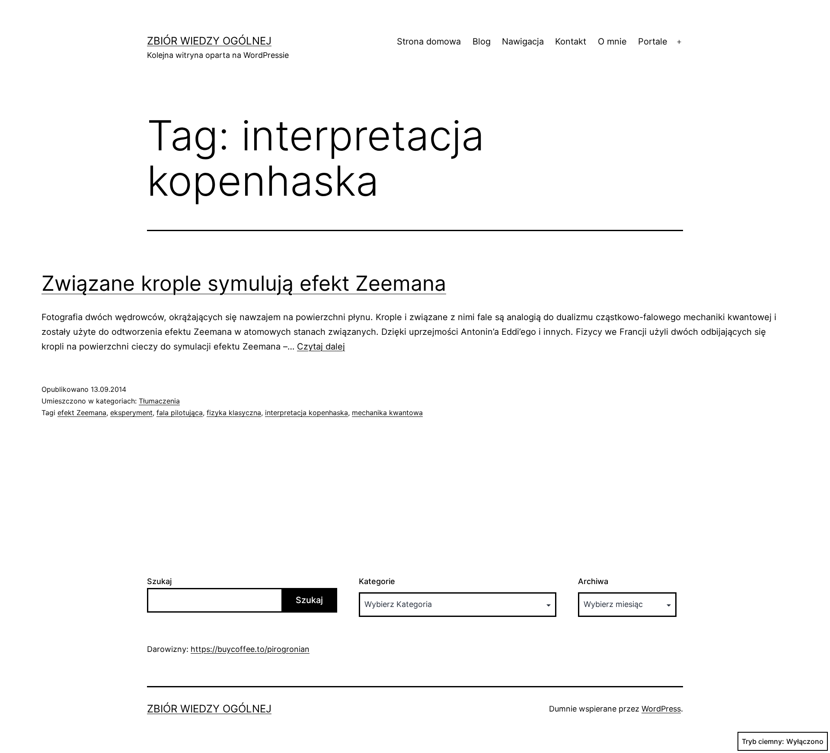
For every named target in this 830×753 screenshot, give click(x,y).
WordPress (661, 708)
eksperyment (131, 412)
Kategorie (377, 581)
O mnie (612, 41)
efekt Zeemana (81, 412)
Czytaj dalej (321, 346)
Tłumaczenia (159, 401)
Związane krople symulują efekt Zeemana (244, 283)
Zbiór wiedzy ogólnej (209, 41)
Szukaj (159, 581)
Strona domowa (429, 41)
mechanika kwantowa (387, 412)
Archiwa (593, 581)
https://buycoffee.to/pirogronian (250, 649)
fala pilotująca (179, 412)
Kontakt (570, 41)
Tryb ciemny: (763, 741)
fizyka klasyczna (234, 412)
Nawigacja (523, 41)
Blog (481, 41)
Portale (652, 41)
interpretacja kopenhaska (306, 412)
